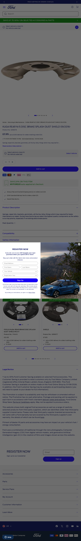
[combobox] (19, 271)
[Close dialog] (79, 244)
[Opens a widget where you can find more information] (8, 537)
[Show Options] (36, 271)
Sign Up (20, 280)
